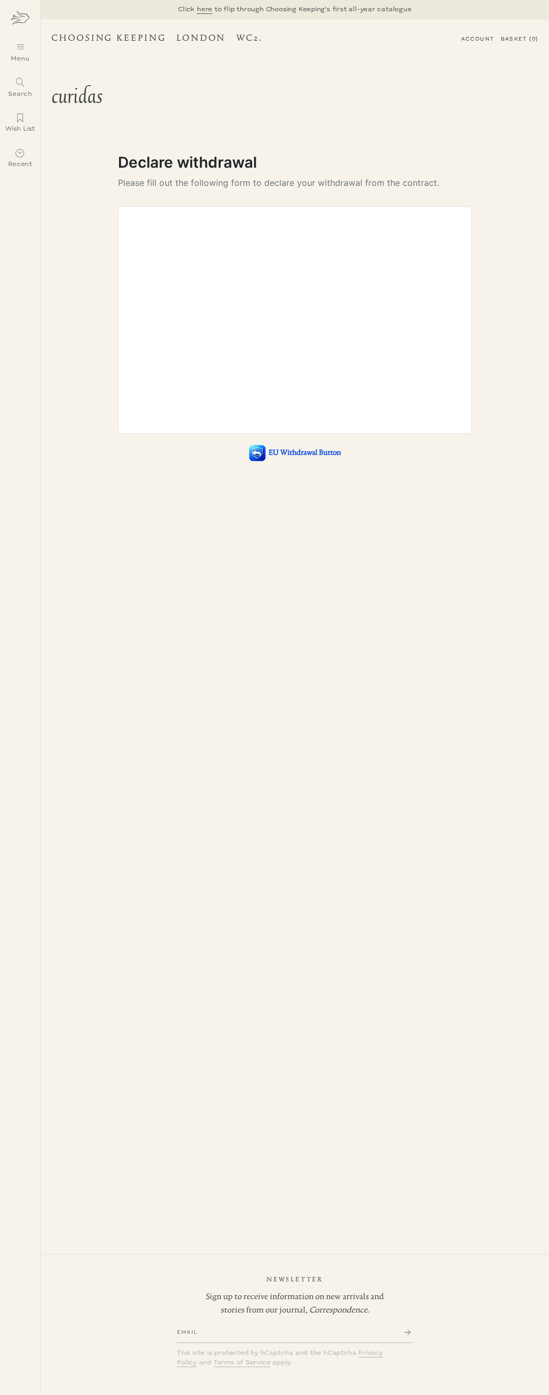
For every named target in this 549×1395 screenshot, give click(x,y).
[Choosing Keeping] (20, 17)
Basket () (519, 39)
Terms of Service (242, 1363)
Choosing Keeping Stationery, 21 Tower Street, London (154, 39)
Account (477, 39)
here (204, 9)
